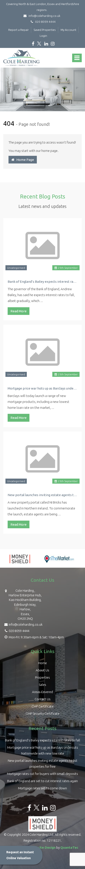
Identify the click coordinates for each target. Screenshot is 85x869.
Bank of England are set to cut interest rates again (42, 781)
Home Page (24, 160)
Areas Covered (42, 692)
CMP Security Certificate (43, 713)
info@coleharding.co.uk (44, 16)
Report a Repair (18, 30)
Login (43, 35)
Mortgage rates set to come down (42, 788)
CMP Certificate (43, 706)
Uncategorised (16, 267)
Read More (18, 311)
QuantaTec (69, 847)
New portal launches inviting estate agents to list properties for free (42, 495)
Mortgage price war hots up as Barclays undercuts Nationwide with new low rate (42, 388)
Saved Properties (45, 30)
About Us (42, 670)
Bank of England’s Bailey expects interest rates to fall (42, 281)
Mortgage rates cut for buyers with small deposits (42, 774)
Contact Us (43, 699)
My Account (68, 30)
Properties (42, 677)
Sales (42, 684)
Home (42, 663)
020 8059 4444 (44, 21)
